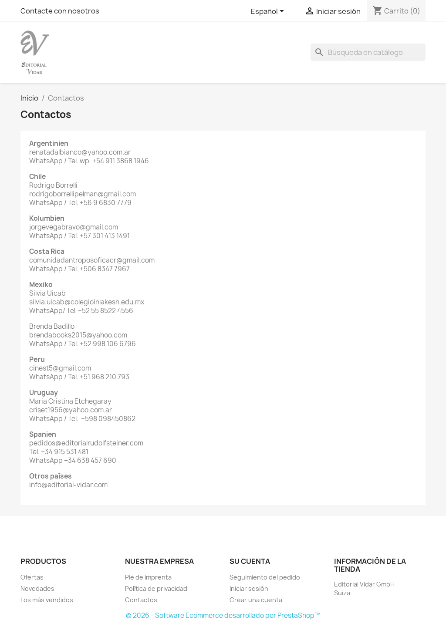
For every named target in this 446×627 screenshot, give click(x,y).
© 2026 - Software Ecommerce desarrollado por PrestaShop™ (223, 615)
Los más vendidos (46, 600)
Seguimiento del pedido (265, 577)
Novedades (37, 588)
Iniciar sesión (249, 588)
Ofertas (32, 577)
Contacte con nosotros (59, 11)
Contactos (141, 600)
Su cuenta (250, 561)
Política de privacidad (156, 588)
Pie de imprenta (148, 577)
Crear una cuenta (256, 600)
